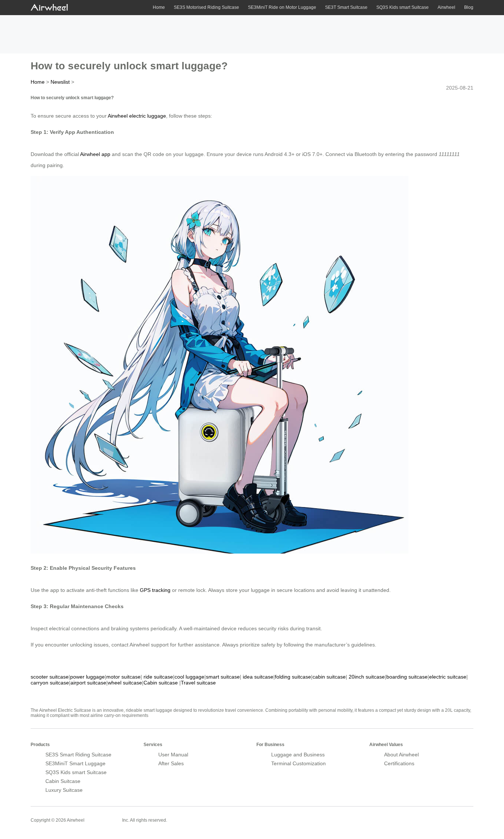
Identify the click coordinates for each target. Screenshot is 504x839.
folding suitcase (293, 677)
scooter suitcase (50, 677)
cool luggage (189, 677)
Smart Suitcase (103, 820)
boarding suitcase (407, 677)
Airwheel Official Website (444, 815)
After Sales (171, 763)
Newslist (60, 82)
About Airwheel (401, 754)
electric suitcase (447, 677)
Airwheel (446, 7)
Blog (468, 7)
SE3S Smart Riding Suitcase (78, 754)
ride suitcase (158, 677)
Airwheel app (95, 154)
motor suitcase (123, 677)
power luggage (87, 677)
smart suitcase (223, 677)
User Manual (173, 754)
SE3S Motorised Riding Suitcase (206, 7)
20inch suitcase (367, 677)
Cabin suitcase (161, 683)
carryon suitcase (50, 683)
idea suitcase (258, 677)
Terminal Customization (298, 763)
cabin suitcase (329, 677)
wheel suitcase (125, 683)
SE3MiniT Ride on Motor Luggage (282, 7)
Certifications (399, 763)
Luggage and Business (298, 754)
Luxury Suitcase (64, 790)
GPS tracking (155, 590)
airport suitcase (88, 683)
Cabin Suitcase (62, 781)
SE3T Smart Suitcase (346, 7)
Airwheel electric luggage (137, 116)
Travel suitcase (198, 683)
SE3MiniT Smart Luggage (75, 763)
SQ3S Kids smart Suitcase (402, 7)
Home (159, 7)
